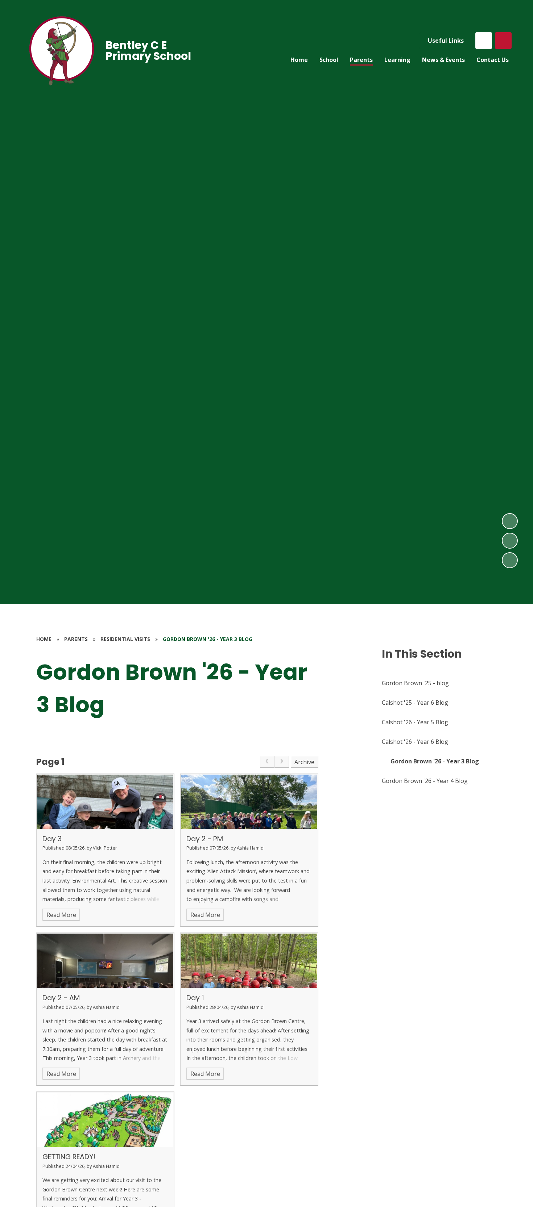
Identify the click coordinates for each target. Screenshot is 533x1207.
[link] (267, 762)
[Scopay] (483, 40)
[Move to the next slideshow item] (510, 521)
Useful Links (446, 41)
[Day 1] (249, 961)
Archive (304, 762)
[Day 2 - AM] (105, 961)
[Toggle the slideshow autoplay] (510, 560)
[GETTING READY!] (105, 1120)
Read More (61, 915)
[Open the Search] (503, 40)
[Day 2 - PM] (249, 802)
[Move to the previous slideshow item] (510, 541)
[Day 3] (105, 802)
